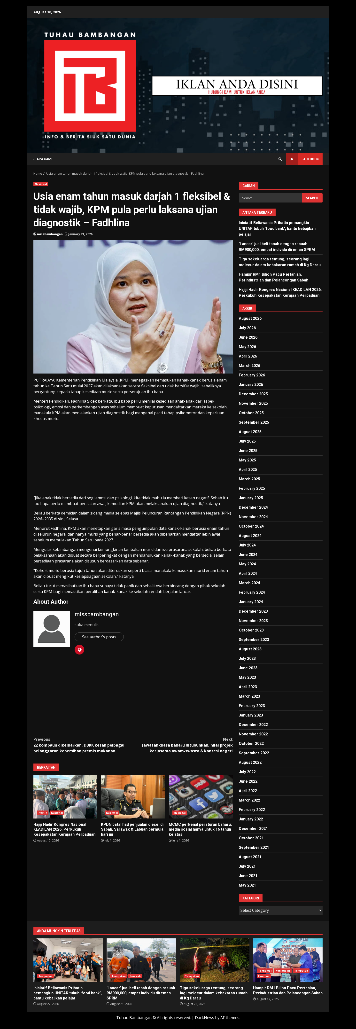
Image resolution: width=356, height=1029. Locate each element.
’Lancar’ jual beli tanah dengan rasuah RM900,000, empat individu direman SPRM (141, 960)
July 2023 (247, 658)
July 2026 (247, 328)
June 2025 (248, 450)
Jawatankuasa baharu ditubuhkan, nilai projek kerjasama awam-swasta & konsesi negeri (187, 745)
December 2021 (253, 828)
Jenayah (135, 976)
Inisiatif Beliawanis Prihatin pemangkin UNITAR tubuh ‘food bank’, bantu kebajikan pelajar (277, 228)
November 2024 (253, 516)
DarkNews (204, 1017)
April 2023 (248, 687)
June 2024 (248, 554)
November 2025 (253, 403)
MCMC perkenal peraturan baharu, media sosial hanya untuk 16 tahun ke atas (201, 797)
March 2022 (249, 800)
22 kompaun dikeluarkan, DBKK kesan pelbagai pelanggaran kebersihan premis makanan (78, 745)
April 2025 (248, 469)
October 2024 (251, 526)
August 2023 (250, 649)
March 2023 (249, 696)
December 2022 (253, 724)
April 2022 (248, 790)
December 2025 (253, 394)
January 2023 (251, 715)
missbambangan (50, 234)
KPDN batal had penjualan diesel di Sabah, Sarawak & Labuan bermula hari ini (133, 797)
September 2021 (254, 847)
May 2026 (247, 346)
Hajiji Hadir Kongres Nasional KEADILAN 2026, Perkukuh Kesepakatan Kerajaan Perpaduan (65, 797)
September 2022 (254, 753)
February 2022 (252, 809)
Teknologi (264, 970)
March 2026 (249, 365)
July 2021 (247, 866)
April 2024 (248, 573)
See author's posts (99, 636)
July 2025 (247, 441)
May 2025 (247, 460)
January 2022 (251, 819)
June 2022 (248, 781)
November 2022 (253, 734)
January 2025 (251, 498)
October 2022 (251, 743)
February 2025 (252, 488)
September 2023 (254, 639)
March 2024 (249, 583)
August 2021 (250, 857)
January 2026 (251, 384)
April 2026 (248, 356)
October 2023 (251, 630)
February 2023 (252, 705)
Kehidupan (283, 970)
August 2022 (250, 762)
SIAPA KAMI (42, 159)
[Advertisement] (237, 85)
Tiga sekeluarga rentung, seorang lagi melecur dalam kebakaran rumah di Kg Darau (214, 960)
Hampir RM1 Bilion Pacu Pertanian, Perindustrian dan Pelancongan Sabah (288, 960)
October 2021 (251, 838)
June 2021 (248, 875)
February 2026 (252, 375)
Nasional (41, 184)
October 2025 (251, 413)
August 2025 (250, 431)
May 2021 (247, 885)
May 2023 (247, 677)
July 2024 (247, 545)
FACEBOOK (310, 159)
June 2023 (248, 668)
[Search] (280, 159)
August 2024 (250, 535)
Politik (43, 812)
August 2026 (250, 318)
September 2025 (254, 422)
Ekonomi (264, 976)
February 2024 (252, 592)
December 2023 (253, 611)
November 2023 (253, 620)
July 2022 (247, 772)
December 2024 (253, 507)
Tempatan (46, 976)
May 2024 (247, 564)
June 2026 (248, 337)
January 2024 (251, 602)
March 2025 (249, 479)
